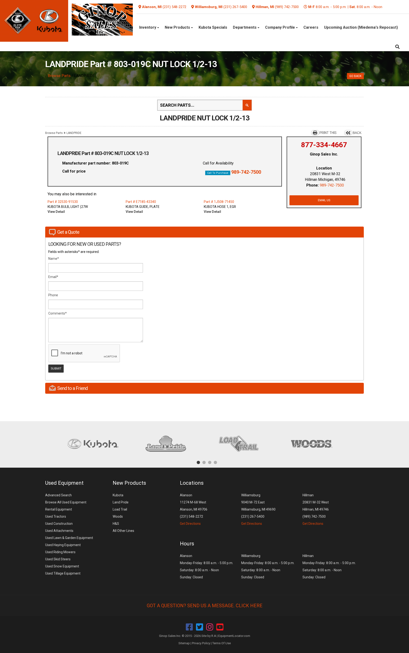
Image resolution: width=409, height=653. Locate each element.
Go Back (355, 76)
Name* (53, 258)
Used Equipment (64, 483)
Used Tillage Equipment (62, 573)
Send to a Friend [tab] (72, 388)
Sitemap (184, 643)
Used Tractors (55, 516)
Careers (310, 27)
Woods (118, 516)
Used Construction (59, 523)
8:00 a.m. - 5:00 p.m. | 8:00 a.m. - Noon (345, 7)
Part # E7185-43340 (141, 202)
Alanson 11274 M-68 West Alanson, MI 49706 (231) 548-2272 (193, 509)
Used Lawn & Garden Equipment (69, 538)
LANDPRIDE (74, 133)
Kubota (118, 495)
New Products (178, 27)
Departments (245, 27)
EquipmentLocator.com (234, 636)
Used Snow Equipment (62, 566)
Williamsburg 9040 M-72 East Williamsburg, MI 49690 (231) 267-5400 (258, 509)
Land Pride (121, 502)
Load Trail (120, 509)
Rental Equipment (58, 509)
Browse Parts (59, 75)
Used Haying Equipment (63, 545)
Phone (53, 295)
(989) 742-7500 (287, 7)
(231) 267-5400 (235, 7)
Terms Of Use (221, 643)
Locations (192, 483)
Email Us (324, 200)
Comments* (57, 313)
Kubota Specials (213, 27)
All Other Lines (123, 531)
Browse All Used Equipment (65, 502)
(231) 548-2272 (174, 7)
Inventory (148, 27)
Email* (53, 277)
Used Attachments (59, 531)
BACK (357, 133)
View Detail (56, 212)
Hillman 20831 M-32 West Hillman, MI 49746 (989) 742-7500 (315, 509)
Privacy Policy (201, 643)
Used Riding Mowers (60, 552)
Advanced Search (58, 495)
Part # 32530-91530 (63, 202)
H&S (116, 523)
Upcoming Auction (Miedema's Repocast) (361, 27)
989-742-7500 (246, 172)
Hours (187, 544)
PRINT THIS (328, 133)
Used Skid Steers (58, 559)
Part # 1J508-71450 (219, 202)
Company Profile (280, 27)
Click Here (249, 605)
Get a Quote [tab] (68, 232)
